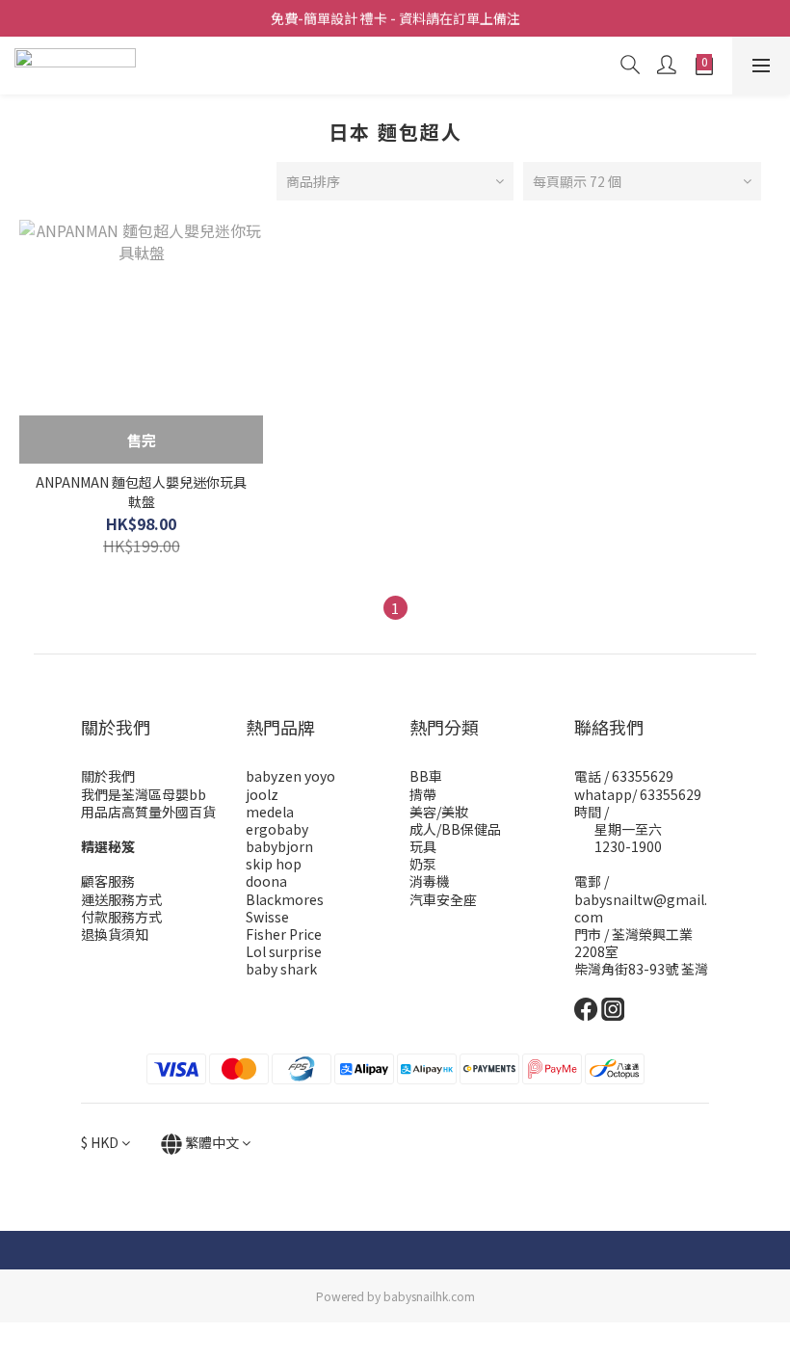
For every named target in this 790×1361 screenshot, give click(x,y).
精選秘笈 (108, 846)
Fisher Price (284, 934)
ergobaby (277, 829)
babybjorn (279, 846)
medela (270, 811)
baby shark (281, 968)
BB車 (425, 776)
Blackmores (285, 899)
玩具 (422, 846)
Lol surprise (284, 951)
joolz (262, 794)
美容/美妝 (438, 811)
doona (266, 881)
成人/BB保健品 (455, 829)
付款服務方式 (121, 916)
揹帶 (422, 794)
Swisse (267, 916)
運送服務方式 (121, 899)
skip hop (274, 863)
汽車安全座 (443, 899)
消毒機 (429, 881)
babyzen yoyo (290, 776)
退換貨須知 (114, 934)
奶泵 (422, 863)
